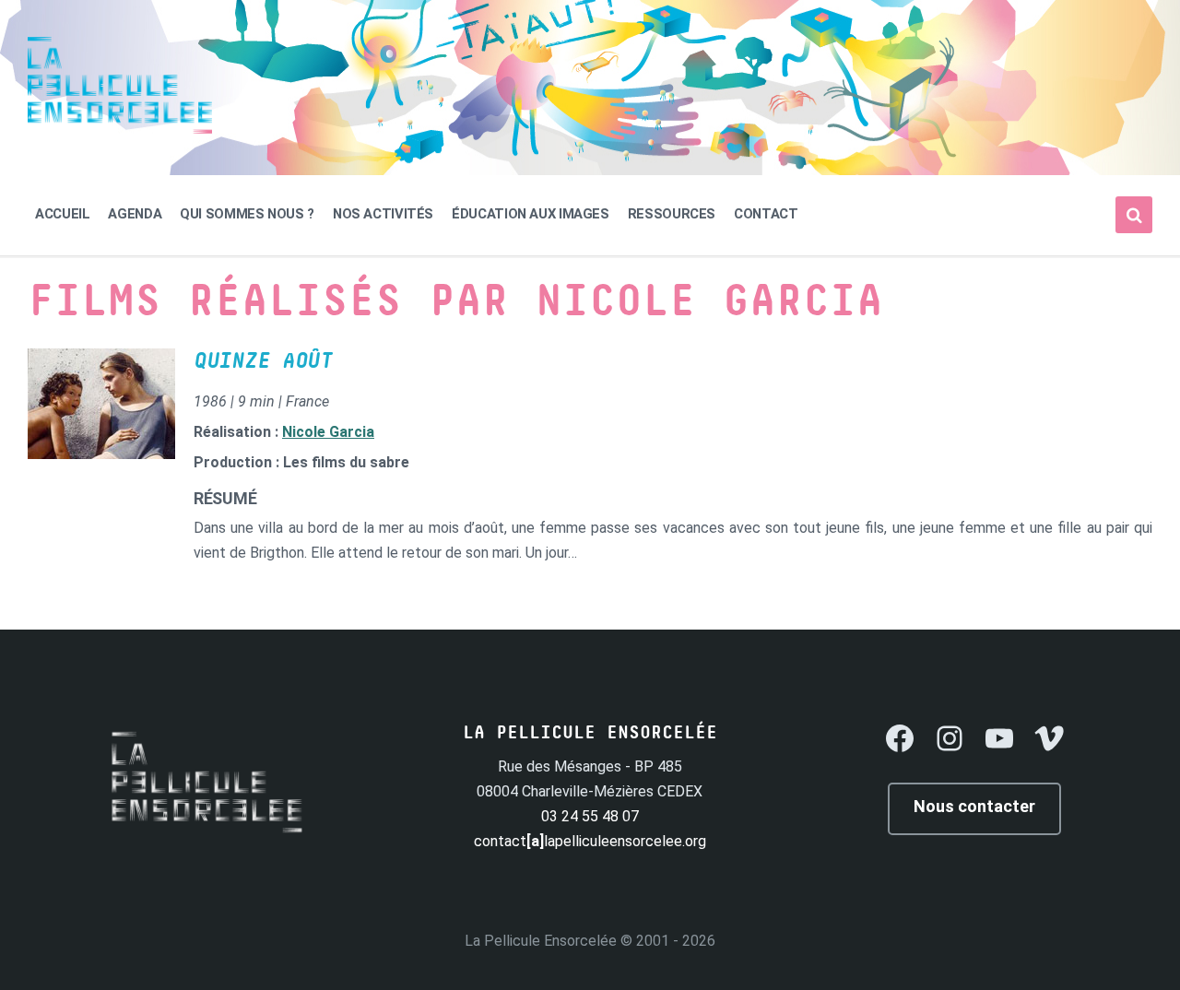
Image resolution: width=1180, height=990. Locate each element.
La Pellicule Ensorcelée (541, 940)
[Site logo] (120, 128)
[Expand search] (1133, 214)
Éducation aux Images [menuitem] (530, 214)
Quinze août (263, 361)
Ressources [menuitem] (671, 214)
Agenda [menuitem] (134, 214)
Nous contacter (974, 806)
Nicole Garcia (328, 432)
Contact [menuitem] (765, 214)
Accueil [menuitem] (62, 214)
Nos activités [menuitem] (383, 214)
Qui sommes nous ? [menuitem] (247, 214)
